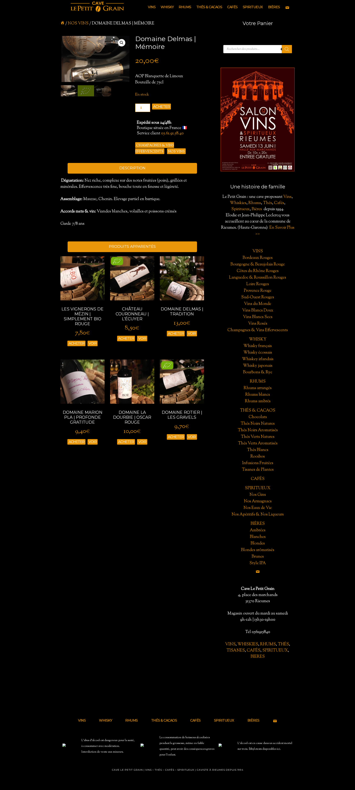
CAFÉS (253, 651)
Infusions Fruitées (257, 463)
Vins (287, 197)
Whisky (257, 340)
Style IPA (257, 563)
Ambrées (257, 530)
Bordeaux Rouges (258, 258)
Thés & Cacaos (257, 411)
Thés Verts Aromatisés (258, 443)
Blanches (258, 537)
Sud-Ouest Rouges (257, 297)
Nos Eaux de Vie (257, 508)
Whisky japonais (257, 366)
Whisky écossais (257, 353)
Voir (93, 343)
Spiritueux (240, 209)
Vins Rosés (257, 324)
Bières (257, 209)
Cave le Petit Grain (97, 7)
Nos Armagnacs (258, 501)
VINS (230, 644)
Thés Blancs (257, 450)
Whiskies (238, 203)
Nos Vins (78, 24)
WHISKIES (247, 644)
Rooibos (257, 457)
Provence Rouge (257, 291)
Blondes (258, 544)
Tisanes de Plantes (258, 470)
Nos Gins (257, 495)
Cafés (279, 203)
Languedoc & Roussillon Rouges (257, 278)
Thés (267, 203)
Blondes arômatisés (257, 550)
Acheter (161, 106)
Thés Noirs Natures (258, 424)
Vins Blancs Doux (257, 311)
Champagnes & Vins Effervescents (257, 330)
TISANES (235, 651)
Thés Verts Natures (257, 437)
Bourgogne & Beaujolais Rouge (258, 265)
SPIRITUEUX (275, 651)
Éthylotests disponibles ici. (265, 749)
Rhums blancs (257, 395)
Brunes (258, 557)
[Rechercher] (287, 49)
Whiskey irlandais (257, 359)
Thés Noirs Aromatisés (258, 430)
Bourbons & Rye (257, 372)
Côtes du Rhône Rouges (258, 271)
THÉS (283, 644)
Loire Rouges (257, 284)
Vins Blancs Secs (257, 317)
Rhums (254, 203)
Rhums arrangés (258, 388)
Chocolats (258, 417)
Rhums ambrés (258, 401)
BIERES (258, 657)
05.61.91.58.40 (172, 133)
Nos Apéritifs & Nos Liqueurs (258, 515)
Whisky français (257, 346)
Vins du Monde (257, 304)
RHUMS (268, 644)
